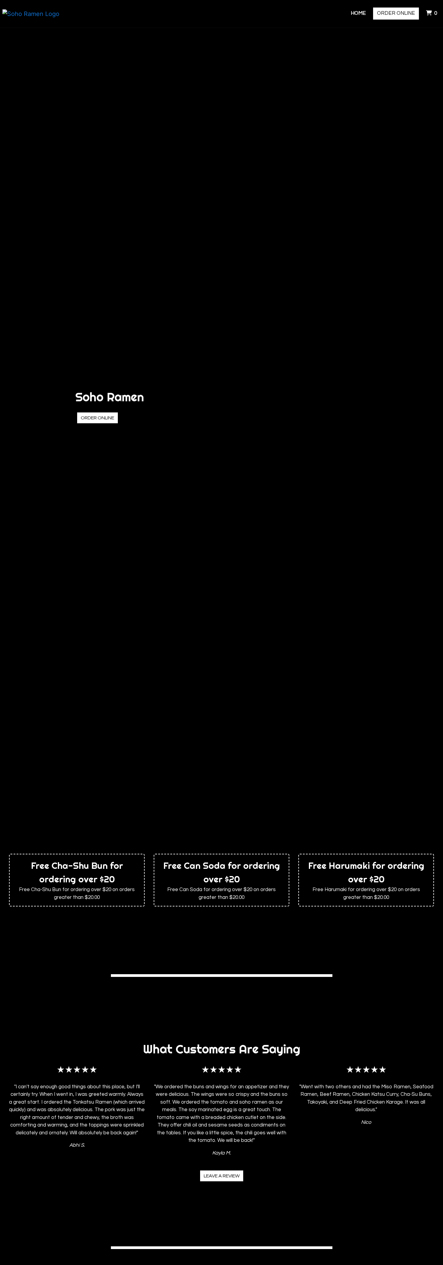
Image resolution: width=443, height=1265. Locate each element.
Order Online (396, 13)
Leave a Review (222, 1175)
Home (358, 13)
